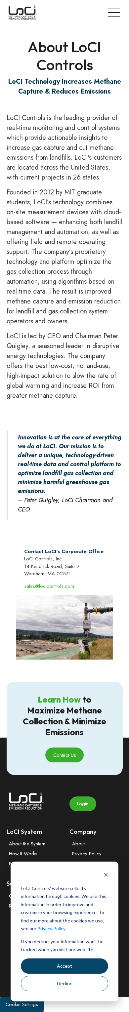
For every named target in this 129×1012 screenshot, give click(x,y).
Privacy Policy (51, 928)
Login (82, 803)
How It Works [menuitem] (23, 853)
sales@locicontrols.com (49, 586)
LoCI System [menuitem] (24, 831)
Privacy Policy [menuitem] (87, 853)
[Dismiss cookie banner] (106, 875)
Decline (64, 983)
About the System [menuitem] (27, 843)
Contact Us (64, 755)
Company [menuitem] (83, 831)
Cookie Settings (22, 1004)
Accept (64, 966)
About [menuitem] (78, 843)
